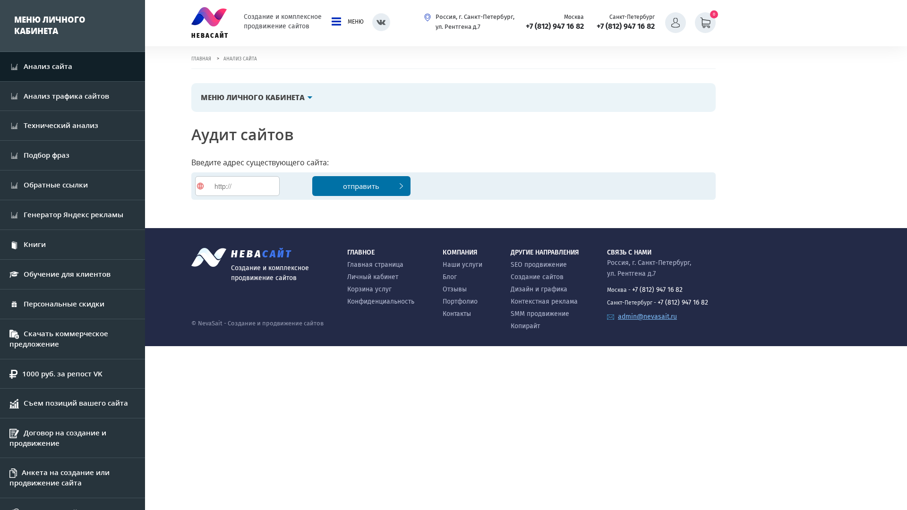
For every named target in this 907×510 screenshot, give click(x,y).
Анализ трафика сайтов (66, 96)
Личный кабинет (372, 277)
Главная (201, 59)
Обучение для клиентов (67, 274)
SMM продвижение (540, 314)
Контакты (457, 314)
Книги (35, 244)
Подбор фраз (46, 155)
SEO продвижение (539, 265)
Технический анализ (61, 125)
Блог (450, 277)
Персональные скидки (64, 303)
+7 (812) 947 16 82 (555, 26)
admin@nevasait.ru (647, 317)
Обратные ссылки (56, 184)
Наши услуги (462, 265)
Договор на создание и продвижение (57, 438)
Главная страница (375, 265)
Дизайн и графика (539, 289)
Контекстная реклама (544, 302)
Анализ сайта (48, 66)
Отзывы (455, 289)
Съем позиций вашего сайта (76, 403)
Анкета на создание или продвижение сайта (59, 477)
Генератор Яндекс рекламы (73, 214)
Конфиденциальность (380, 302)
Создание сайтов (537, 277)
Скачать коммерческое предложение (58, 338)
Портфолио (460, 302)
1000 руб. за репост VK (62, 373)
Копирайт (525, 326)
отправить (361, 186)
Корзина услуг (369, 289)
